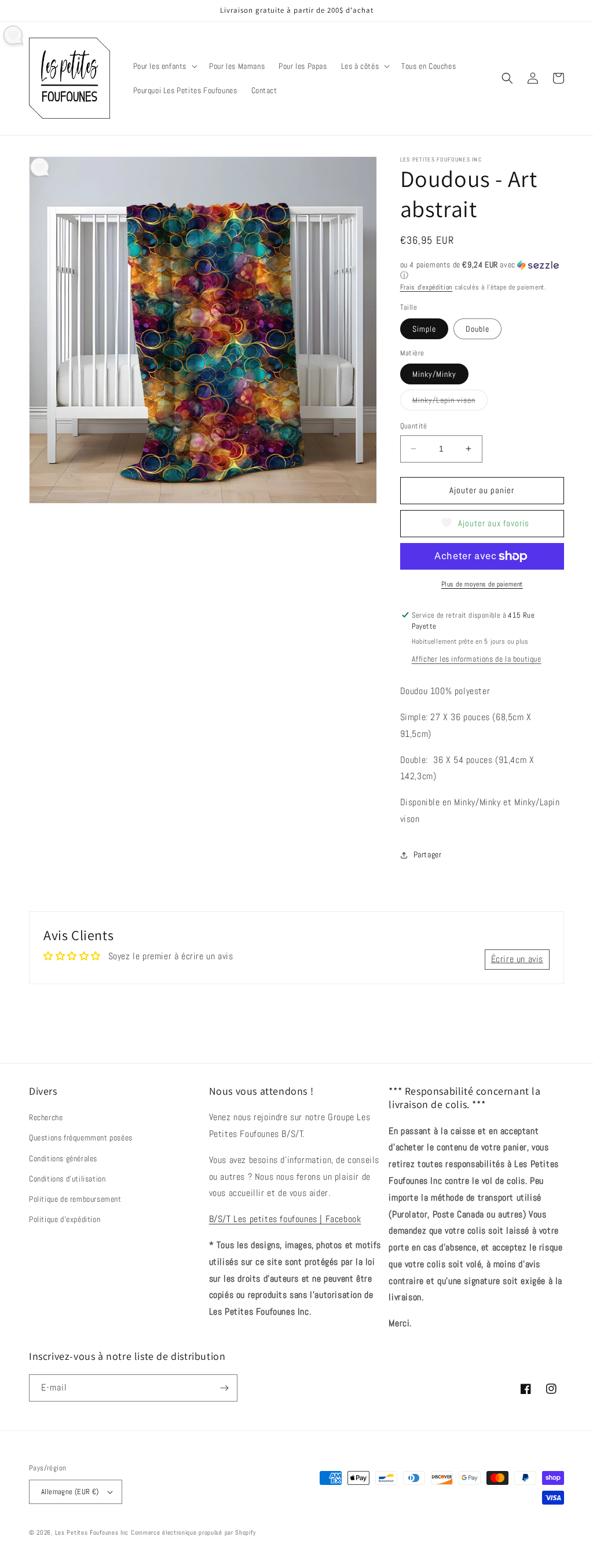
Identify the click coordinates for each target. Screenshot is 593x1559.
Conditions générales (63, 1158)
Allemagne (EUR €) (70, 1491)
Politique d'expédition (64, 1219)
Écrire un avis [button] (517, 959)
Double (477, 329)
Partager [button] (427, 854)
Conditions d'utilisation (67, 1178)
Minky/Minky (434, 374)
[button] (164, 66)
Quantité (413, 426)
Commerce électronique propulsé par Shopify (193, 1532)
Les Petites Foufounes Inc (92, 1532)
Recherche (46, 1117)
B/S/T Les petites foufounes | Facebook (285, 1219)
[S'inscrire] (224, 1388)
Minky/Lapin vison (450, 402)
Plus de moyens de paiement (482, 584)
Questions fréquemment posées (81, 1137)
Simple (424, 329)
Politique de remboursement (75, 1199)
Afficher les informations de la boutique (476, 659)
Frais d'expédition (426, 287)
